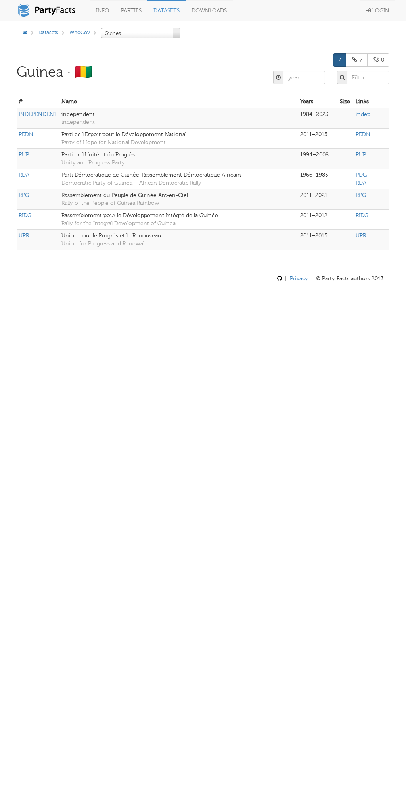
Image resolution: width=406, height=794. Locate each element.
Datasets (166, 10)
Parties (131, 10)
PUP (24, 154)
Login (380, 10)
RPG (24, 195)
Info (102, 10)
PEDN (26, 134)
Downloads (209, 10)
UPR (24, 235)
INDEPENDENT (38, 114)
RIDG (25, 215)
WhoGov (79, 32)
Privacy (299, 278)
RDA (24, 175)
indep (363, 114)
